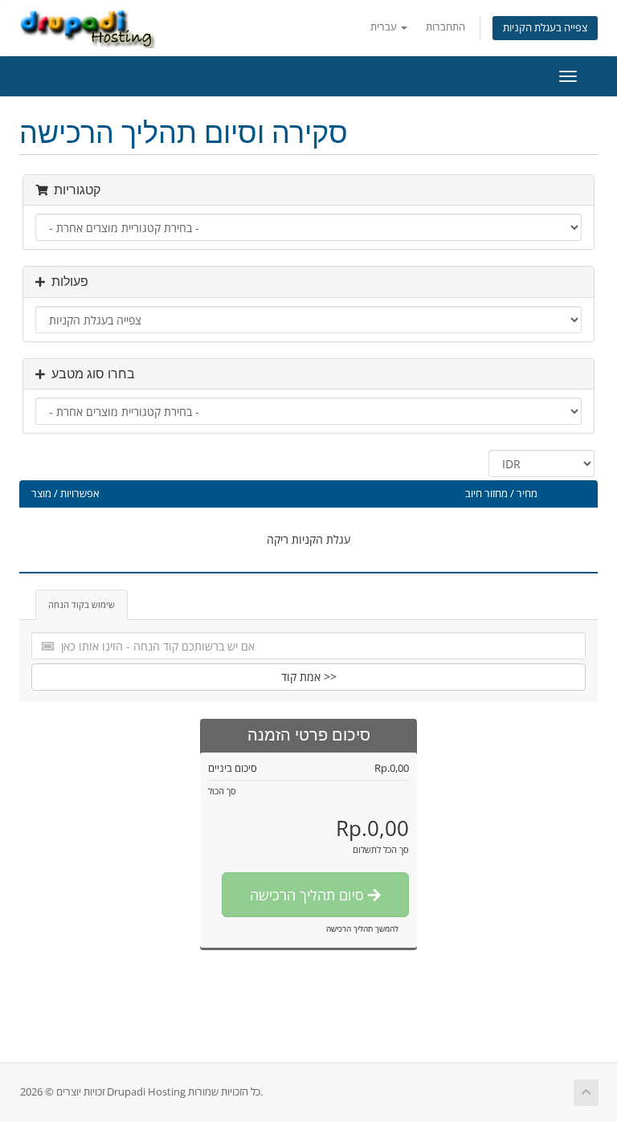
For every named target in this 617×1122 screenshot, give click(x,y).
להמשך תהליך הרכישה (362, 928)
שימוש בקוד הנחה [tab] (81, 604)
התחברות (445, 27)
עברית (384, 27)
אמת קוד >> (309, 676)
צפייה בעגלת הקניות (545, 28)
